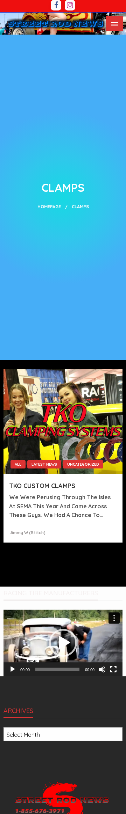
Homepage (49, 206)
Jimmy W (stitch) (27, 532)
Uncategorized (83, 464)
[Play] (12, 669)
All (18, 464)
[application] (63, 643)
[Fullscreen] (113, 669)
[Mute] (102, 669)
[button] (63, 643)
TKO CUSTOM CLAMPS (42, 486)
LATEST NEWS (44, 464)
